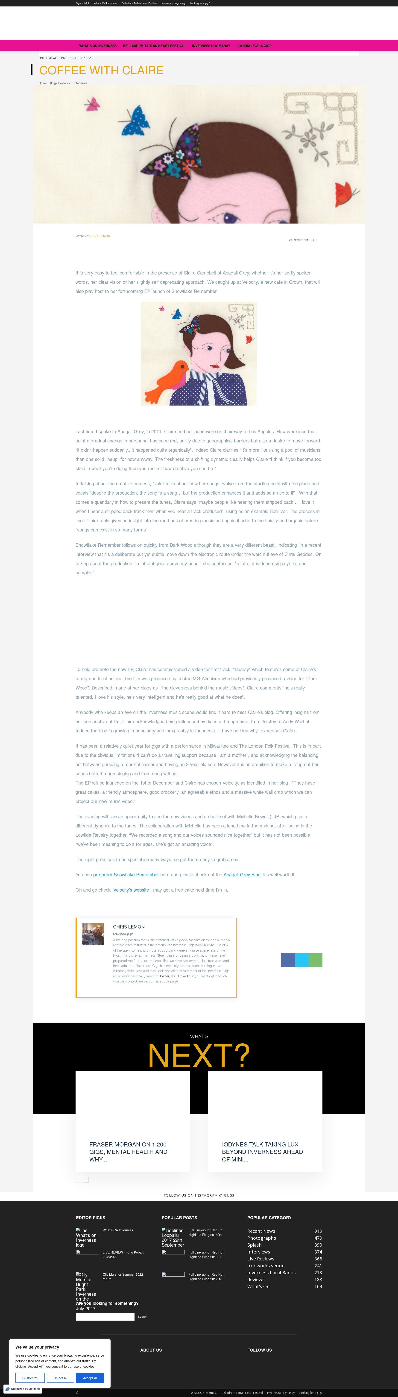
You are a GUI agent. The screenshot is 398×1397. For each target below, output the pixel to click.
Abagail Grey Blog (242, 874)
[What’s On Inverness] (87, 1237)
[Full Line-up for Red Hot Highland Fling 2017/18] (173, 1280)
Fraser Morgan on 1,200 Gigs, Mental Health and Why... (128, 1151)
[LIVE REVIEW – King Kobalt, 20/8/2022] (87, 1258)
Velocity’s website (131, 889)
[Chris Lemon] (95, 958)
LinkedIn (184, 976)
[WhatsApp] (315, 960)
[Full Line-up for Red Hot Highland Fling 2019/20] (173, 1258)
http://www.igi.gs (123, 934)
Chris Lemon (100, 236)
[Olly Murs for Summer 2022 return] (87, 1291)
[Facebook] (288, 960)
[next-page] (86, 1180)
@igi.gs (226, 1195)
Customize (30, 1378)
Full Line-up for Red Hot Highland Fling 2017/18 (205, 1276)
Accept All (90, 1378)
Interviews (48, 58)
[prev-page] (78, 1180)
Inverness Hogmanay (173, 3)
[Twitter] (114, 988)
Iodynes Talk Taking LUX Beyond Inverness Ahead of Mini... (262, 1151)
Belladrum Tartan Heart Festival (139, 3)
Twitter (164, 976)
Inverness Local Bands (79, 58)
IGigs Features (60, 83)
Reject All (60, 1378)
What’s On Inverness (105, 3)
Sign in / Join (83, 3)
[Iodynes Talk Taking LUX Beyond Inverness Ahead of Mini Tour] (265, 1111)
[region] (60, 1363)
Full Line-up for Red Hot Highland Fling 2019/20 (205, 1254)
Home (43, 83)
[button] (316, 45)
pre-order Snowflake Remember (126, 874)
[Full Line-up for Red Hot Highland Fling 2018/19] (173, 1237)
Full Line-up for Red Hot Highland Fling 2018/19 (205, 1232)
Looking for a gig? (200, 3)
